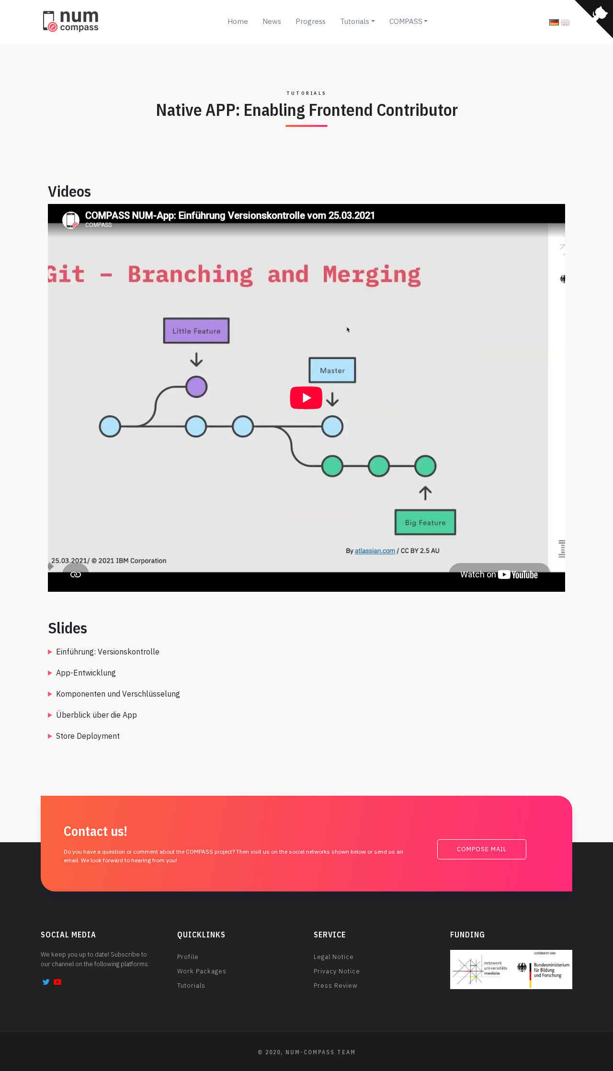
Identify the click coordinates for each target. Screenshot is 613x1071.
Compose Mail (482, 849)
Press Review (336, 985)
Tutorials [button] (354, 21)
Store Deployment (88, 736)
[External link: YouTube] (57, 982)
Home (237, 21)
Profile (188, 957)
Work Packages (202, 971)
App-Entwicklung (86, 672)
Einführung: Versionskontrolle (107, 651)
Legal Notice (334, 957)
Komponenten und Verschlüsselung (118, 694)
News (271, 21)
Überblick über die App (96, 715)
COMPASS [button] (405, 21)
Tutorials (191, 985)
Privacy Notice (337, 971)
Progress (310, 21)
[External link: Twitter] (46, 982)
